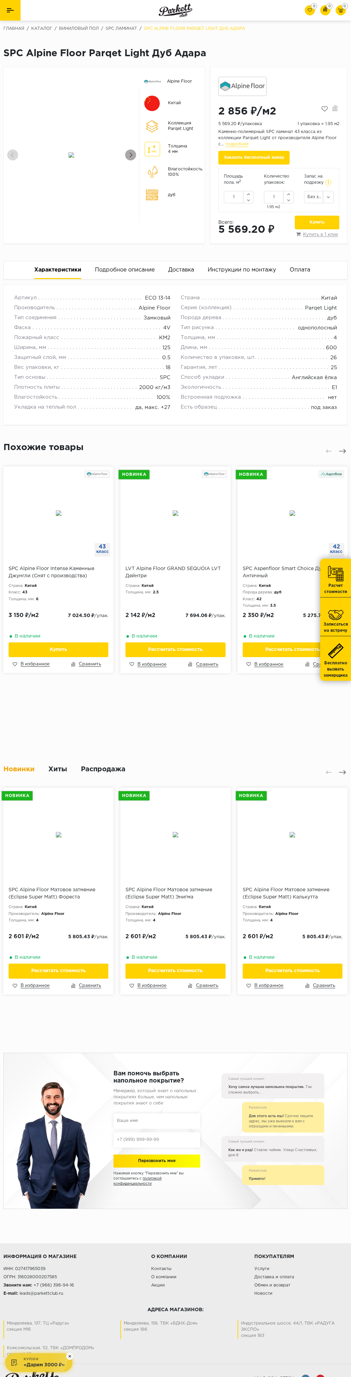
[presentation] (12, 154)
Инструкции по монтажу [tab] (242, 270)
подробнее (237, 144)
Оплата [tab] (300, 270)
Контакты (161, 1269)
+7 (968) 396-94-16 (54, 1285)
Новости (263, 1293)
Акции (158, 1285)
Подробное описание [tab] (125, 270)
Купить (317, 222)
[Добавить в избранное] (324, 109)
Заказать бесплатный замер (254, 157)
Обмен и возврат (272, 1285)
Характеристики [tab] (57, 270)
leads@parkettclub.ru (41, 1293)
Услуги (261, 1269)
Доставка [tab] (181, 270)
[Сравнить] (335, 109)
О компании (164, 1277)
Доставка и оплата (274, 1277)
